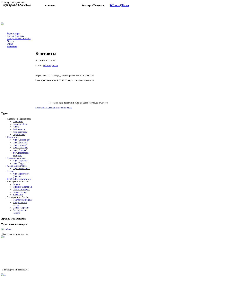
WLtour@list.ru (119, 5)
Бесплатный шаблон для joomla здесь (53, 107)
